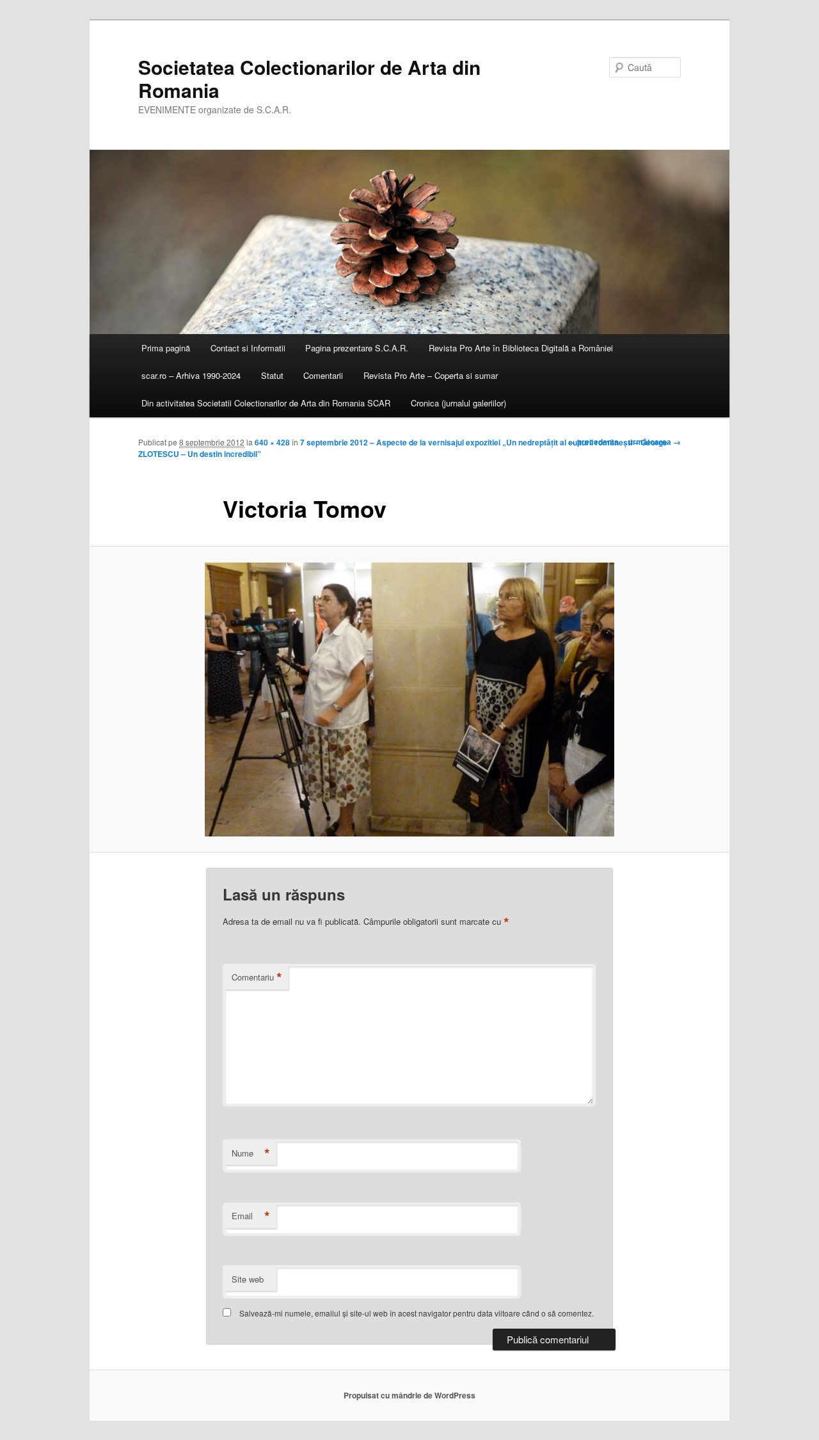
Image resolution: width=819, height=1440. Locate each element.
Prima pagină (165, 348)
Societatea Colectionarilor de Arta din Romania (309, 78)
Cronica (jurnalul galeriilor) (458, 403)
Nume (251, 1153)
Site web (248, 1279)
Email (251, 1216)
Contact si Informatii (248, 348)
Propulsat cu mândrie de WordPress (409, 1395)
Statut (272, 375)
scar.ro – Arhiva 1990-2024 (191, 375)
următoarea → (654, 441)
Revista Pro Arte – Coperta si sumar (430, 375)
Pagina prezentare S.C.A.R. (356, 348)
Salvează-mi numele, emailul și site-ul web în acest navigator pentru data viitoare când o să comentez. (416, 1313)
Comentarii (323, 375)
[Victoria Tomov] (409, 699)
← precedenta (593, 441)
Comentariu (257, 977)
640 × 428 (272, 442)
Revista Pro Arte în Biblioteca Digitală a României (521, 348)
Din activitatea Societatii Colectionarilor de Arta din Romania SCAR (265, 403)
